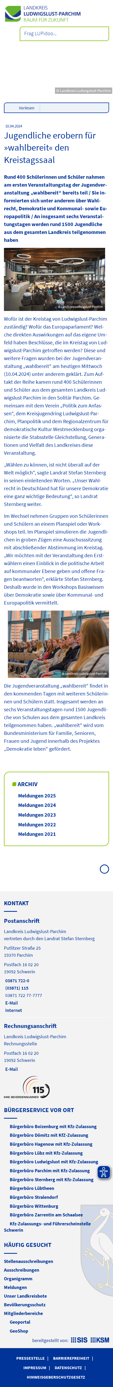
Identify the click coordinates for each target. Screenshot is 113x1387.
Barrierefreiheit (71, 1358)
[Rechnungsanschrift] (56, 1047)
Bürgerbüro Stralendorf (34, 1197)
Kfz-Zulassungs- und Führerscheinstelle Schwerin (47, 1227)
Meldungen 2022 (37, 824)
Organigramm (18, 1279)
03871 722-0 (16, 980)
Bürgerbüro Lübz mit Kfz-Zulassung (46, 1153)
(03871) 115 (16, 988)
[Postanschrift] (56, 965)
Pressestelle (30, 1358)
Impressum (34, 1367)
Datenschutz (68, 1367)
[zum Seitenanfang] (104, 869)
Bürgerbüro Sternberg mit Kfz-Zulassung (52, 1179)
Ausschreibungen (21, 1270)
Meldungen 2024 (37, 805)
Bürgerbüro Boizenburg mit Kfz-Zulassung (53, 1126)
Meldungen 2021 (37, 834)
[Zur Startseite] (56, 14)
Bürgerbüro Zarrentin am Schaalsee (46, 1215)
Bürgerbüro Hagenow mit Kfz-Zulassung (51, 1144)
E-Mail (11, 1003)
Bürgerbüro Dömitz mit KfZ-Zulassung (49, 1135)
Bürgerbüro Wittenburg (34, 1206)
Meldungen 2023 (37, 814)
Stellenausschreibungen (28, 1261)
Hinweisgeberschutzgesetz (56, 1377)
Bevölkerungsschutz (24, 1305)
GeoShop (19, 1331)
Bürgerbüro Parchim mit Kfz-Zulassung (50, 1171)
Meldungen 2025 (37, 795)
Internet (13, 1010)
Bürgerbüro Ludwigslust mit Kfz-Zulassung (54, 1162)
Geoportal (20, 1322)
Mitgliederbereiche (23, 1313)
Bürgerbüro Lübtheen (32, 1188)
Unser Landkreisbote (25, 1296)
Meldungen (15, 1287)
